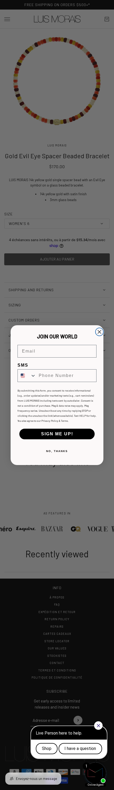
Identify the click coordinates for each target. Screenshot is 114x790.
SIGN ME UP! (57, 434)
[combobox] (27, 376)
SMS (22, 365)
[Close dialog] (99, 332)
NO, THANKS (57, 451)
